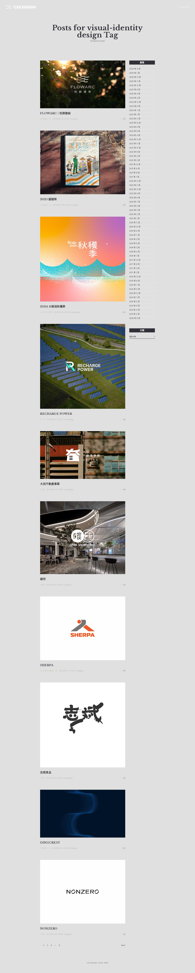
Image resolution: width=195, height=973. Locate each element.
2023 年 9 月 (134, 127)
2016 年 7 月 (134, 285)
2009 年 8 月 (134, 318)
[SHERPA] (82, 628)
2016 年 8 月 (134, 281)
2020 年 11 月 (134, 185)
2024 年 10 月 (135, 102)
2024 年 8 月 (134, 106)
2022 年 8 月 (134, 152)
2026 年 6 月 (134, 69)
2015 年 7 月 (134, 297)
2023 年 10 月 (135, 123)
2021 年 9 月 (134, 169)
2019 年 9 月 (134, 231)
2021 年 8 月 (134, 173)
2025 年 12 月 (135, 77)
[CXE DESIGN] (21, 7)
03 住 (42, 119)
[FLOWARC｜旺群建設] (82, 84)
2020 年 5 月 (134, 210)
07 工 (48, 119)
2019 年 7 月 (134, 235)
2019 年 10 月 (134, 227)
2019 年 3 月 (134, 239)
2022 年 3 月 (134, 160)
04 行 (42, 312)
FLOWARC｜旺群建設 (55, 113)
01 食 (42, 585)
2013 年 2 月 (134, 314)
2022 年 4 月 (134, 156)
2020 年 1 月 (134, 218)
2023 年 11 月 (134, 119)
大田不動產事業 (50, 484)
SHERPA (46, 665)
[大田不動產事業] (82, 455)
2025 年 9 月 (134, 90)
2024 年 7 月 (134, 110)
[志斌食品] (82, 724)
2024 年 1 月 (134, 115)
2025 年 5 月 (134, 94)
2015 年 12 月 (134, 293)
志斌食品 (45, 772)
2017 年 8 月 (134, 264)
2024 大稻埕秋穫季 (52, 306)
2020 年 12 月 (135, 181)
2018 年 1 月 (134, 256)
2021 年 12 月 (134, 164)
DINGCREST (50, 842)
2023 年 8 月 (134, 131)
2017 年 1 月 (134, 272)
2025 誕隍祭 (48, 199)
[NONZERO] (82, 892)
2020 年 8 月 (134, 198)
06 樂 (49, 312)
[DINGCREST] (82, 814)
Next (123, 945)
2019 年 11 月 (134, 223)
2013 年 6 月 (134, 306)
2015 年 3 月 (134, 302)
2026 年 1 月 (134, 73)
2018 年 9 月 (134, 243)
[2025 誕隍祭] (82, 162)
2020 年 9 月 (134, 194)
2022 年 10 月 (135, 148)
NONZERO (48, 928)
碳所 (43, 579)
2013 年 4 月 (134, 310)
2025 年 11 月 (134, 81)
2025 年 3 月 (134, 98)
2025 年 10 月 (135, 85)
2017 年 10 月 (134, 260)
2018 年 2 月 (134, 252)
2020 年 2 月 (134, 214)
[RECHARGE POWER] (82, 366)
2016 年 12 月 (135, 277)
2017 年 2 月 (134, 268)
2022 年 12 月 (135, 139)
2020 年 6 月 (134, 206)
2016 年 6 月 (134, 289)
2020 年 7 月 (134, 202)
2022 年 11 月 (134, 144)
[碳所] (82, 537)
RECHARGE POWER (56, 413)
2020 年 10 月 (135, 189)
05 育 (42, 205)
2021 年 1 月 (134, 177)
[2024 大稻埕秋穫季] (82, 259)
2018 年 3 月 (134, 248)
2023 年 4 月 (134, 135)
